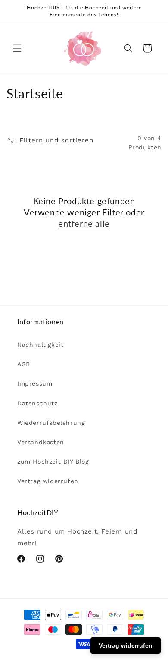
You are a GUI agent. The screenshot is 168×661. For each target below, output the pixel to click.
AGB (23, 364)
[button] (17, 48)
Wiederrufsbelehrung (50, 422)
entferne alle (84, 223)
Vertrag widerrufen (47, 481)
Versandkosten (40, 442)
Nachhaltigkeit (40, 344)
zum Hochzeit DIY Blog (53, 461)
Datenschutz (37, 403)
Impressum (34, 383)
